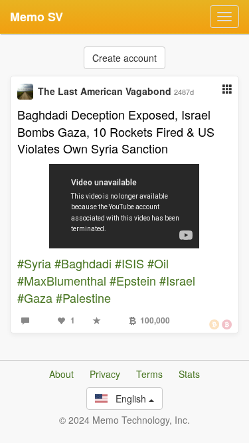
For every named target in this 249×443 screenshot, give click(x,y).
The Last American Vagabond (104, 91)
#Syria (34, 263)
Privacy (105, 374)
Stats (189, 374)
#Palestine (83, 297)
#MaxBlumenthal (61, 280)
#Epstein (133, 280)
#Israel (177, 280)
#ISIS (129, 263)
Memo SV (36, 16)
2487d (184, 91)
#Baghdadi (83, 263)
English (128, 398)
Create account (124, 57)
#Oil (158, 263)
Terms (149, 374)
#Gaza (34, 297)
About (61, 374)
